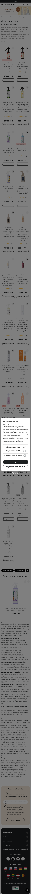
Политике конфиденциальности (15, 441)
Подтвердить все (15, 462)
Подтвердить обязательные (15, 467)
